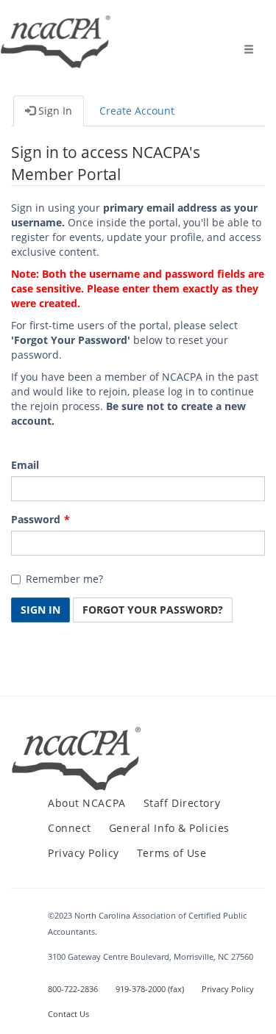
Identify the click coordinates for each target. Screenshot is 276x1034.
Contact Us (68, 1013)
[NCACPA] (56, 33)
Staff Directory (182, 803)
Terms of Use (172, 853)
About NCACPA (87, 803)
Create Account (136, 111)
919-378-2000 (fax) (150, 988)
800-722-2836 (73, 988)
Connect (69, 828)
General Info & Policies (169, 828)
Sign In (53, 111)
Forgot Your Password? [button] (152, 610)
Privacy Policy (83, 853)
